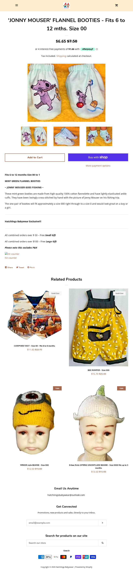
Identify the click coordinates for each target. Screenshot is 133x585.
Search (66, 550)
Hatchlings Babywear (64, 567)
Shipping (61, 56)
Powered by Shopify (83, 567)
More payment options (98, 165)
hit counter (11, 257)
